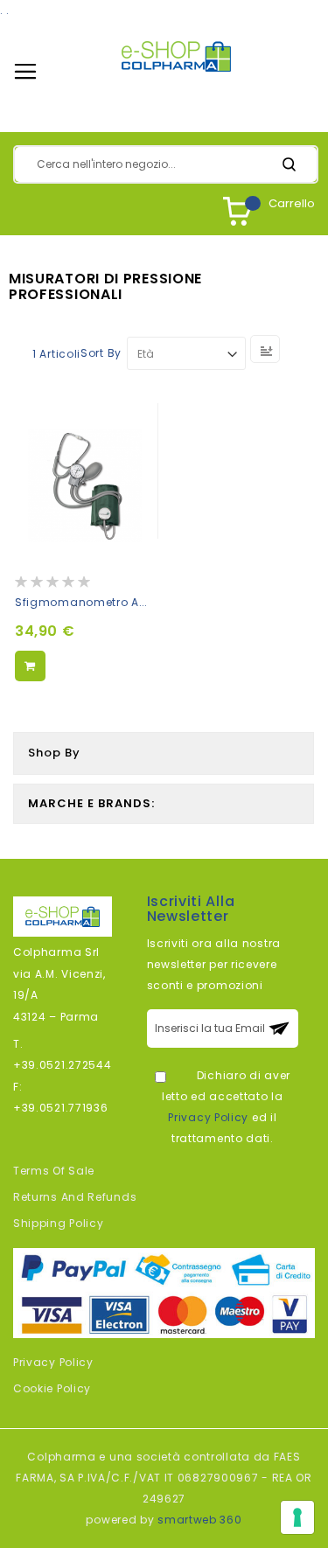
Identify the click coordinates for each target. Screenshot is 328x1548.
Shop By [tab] (54, 752)
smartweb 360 (199, 1519)
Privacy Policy (208, 1117)
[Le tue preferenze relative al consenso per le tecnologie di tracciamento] (297, 1517)
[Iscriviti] (279, 1028)
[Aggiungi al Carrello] (30, 666)
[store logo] (176, 56)
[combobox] (166, 164)
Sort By (101, 353)
